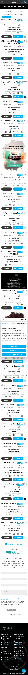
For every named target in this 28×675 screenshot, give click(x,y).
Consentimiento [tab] (5, 323)
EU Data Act (14, 671)
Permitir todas (14, 346)
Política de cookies (14, 666)
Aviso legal (14, 668)
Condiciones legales (16, 598)
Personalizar (13, 350)
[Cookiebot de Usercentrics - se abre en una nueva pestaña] (20, 319)
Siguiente (19, 544)
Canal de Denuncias (14, 669)
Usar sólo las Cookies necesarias (14, 354)
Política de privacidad (14, 665)
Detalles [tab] (13, 323)
